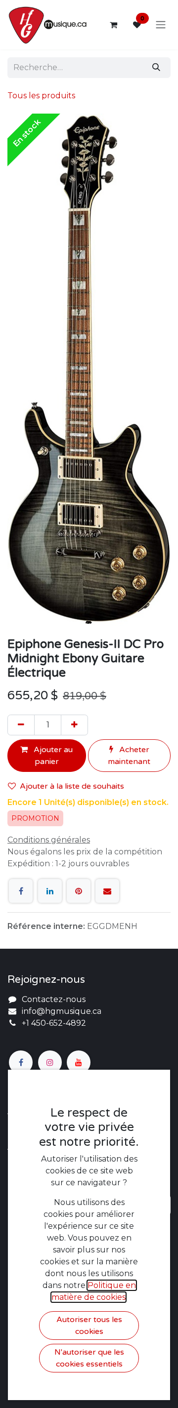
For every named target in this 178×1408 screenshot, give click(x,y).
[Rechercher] (156, 67)
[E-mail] (107, 891)
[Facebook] (21, 891)
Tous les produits (41, 95)
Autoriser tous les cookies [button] (89, 1325)
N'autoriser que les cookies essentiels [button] (89, 1358)
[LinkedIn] (50, 891)
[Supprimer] (21, 725)
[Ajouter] (74, 725)
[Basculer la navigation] (161, 25)
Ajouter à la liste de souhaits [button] (72, 786)
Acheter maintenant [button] (129, 755)
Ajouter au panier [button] (52, 755)
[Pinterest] (78, 891)
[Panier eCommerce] (113, 25)
